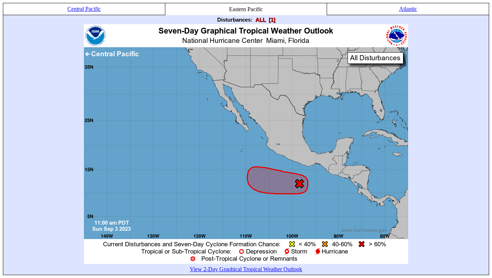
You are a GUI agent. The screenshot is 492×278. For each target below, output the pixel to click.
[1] (272, 20)
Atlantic (408, 9)
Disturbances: (234, 20)
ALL (260, 20)
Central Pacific (84, 9)
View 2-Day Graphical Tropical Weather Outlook (246, 269)
